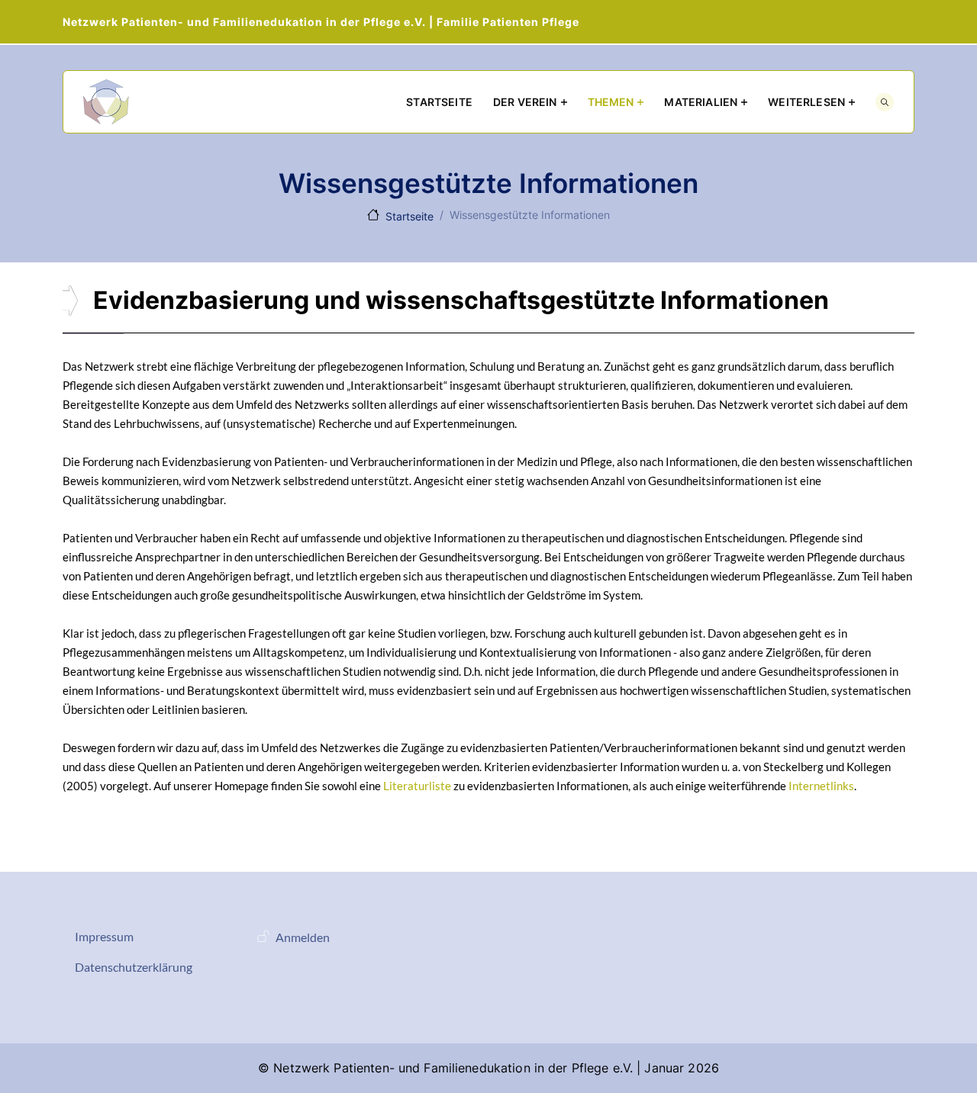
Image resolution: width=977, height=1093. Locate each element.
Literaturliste (417, 785)
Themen (611, 101)
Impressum (104, 936)
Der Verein (525, 101)
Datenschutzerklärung (133, 967)
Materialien (700, 101)
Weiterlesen (806, 101)
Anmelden (303, 937)
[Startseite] (106, 102)
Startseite (439, 101)
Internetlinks (821, 785)
